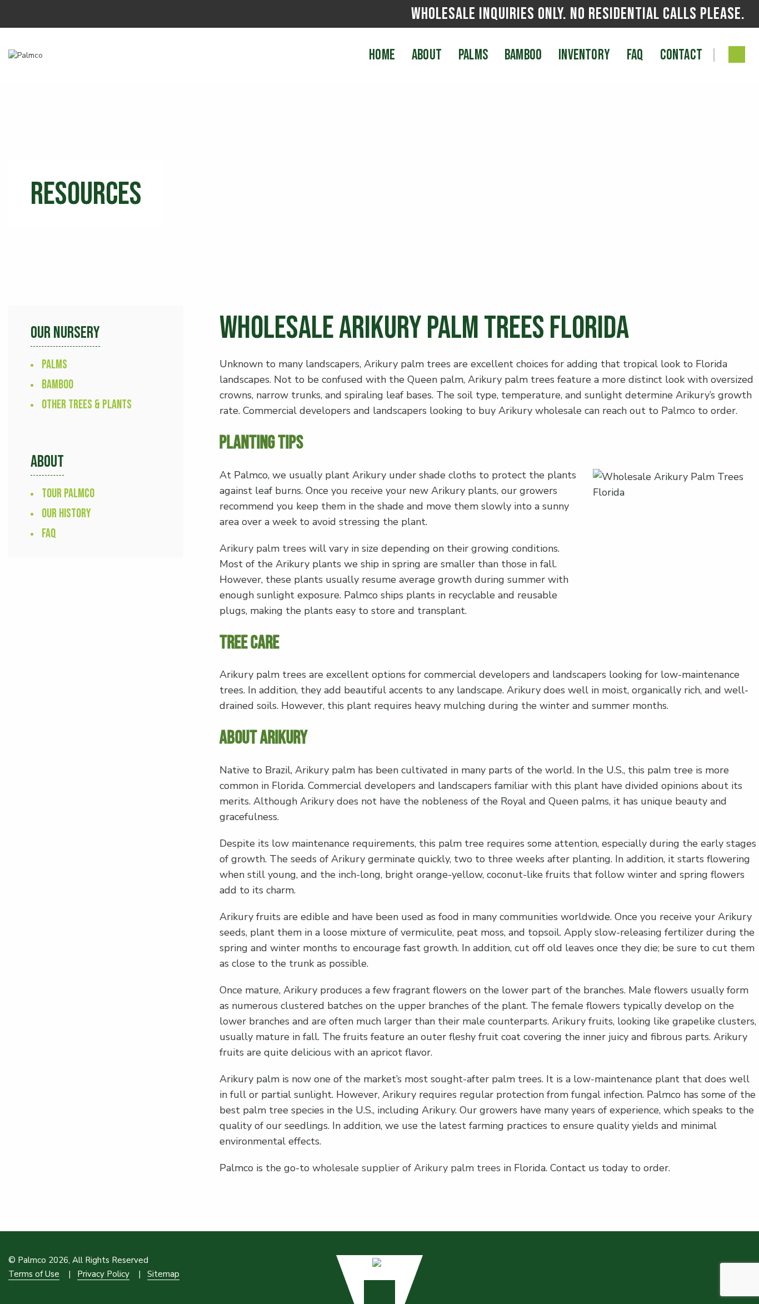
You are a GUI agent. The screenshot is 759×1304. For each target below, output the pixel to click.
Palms (54, 364)
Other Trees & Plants (87, 404)
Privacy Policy (103, 1274)
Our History (66, 513)
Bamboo (57, 384)
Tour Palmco (68, 493)
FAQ (49, 533)
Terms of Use (33, 1274)
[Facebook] (736, 54)
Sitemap (163, 1274)
